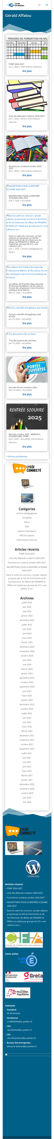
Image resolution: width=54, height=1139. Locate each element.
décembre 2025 (27, 620)
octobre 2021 (27, 744)
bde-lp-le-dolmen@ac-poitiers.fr (22, 1046)
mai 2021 (27, 762)
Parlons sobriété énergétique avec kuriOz (25, 315)
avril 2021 (27, 766)
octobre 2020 (27, 793)
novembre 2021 (27, 740)
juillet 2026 (27, 602)
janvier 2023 (27, 700)
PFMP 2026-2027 (16, 64)
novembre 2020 (27, 788)
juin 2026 (27, 607)
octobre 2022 (27, 708)
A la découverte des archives (22, 340)
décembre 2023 (27, 677)
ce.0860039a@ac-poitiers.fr (19, 1021)
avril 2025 (27, 633)
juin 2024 (27, 660)
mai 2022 (27, 722)
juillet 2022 (27, 713)
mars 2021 (27, 771)
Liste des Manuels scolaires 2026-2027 (27, 116)
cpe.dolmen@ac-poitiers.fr (19, 1030)
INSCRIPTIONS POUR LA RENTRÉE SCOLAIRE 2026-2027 (24, 197)
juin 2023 (27, 691)
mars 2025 (27, 638)
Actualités (26, 200)
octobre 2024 (27, 655)
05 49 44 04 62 (13, 1013)
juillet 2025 (27, 624)
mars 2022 (27, 726)
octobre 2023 (27, 682)
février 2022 (27, 731)
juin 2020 (27, 797)
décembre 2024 (27, 646)
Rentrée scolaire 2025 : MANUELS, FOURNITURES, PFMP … (25, 435)
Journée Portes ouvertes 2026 (23, 387)
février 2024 (27, 669)
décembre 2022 (27, 704)
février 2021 (27, 775)
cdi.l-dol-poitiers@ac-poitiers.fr (21, 1038)
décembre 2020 (27, 784)
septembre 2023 (27, 686)
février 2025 (27, 642)
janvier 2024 (27, 673)
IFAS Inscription (27, 535)
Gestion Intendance (27, 531)
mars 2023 (27, 695)
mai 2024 (27, 664)
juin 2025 (27, 629)
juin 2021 (27, 757)
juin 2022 (27, 717)
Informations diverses (31, 66)
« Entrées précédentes (17, 456)
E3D (27, 526)
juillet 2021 (27, 753)
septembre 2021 (27, 748)
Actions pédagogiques (32, 248)
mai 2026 (27, 611)
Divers (24, 118)
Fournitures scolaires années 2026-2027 (25, 167)
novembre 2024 (27, 651)
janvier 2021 (27, 780)
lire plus (27, 71)
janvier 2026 (27, 615)
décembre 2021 (27, 735)
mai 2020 (27, 802)
